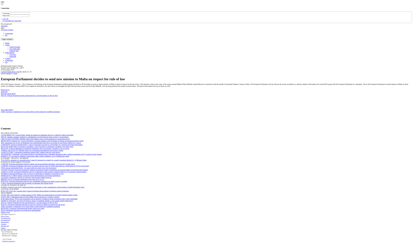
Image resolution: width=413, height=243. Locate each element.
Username (6, 13)
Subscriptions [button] (9, 53)
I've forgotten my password (12, 21)
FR (6, 35)
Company (4, 224)
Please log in (5, 90)
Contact (7, 58)
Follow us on (5, 212)
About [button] (7, 45)
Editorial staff (14, 51)
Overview (12, 55)
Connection (9, 33)
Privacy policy (5, 216)
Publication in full (13, 72)
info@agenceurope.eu (8, 241)
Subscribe (4, 26)
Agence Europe (14, 47)
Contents (4, 72)
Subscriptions (5, 222)
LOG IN (5, 19)
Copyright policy (6, 218)
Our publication (14, 49)
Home (7, 43)
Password (6, 16)
